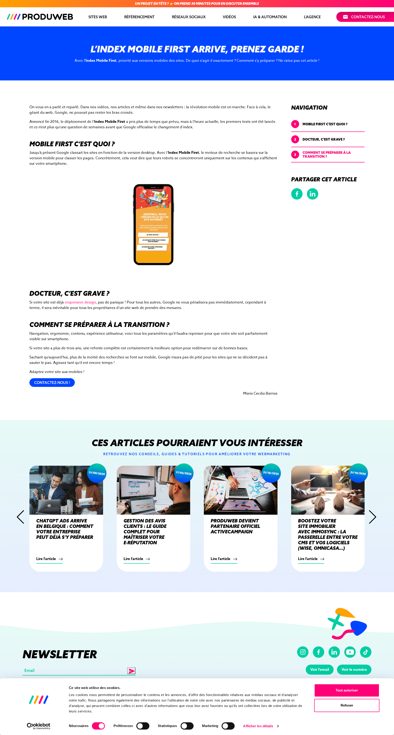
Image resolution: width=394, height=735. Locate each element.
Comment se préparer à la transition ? (322, 154)
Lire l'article (46, 558)
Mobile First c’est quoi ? (320, 124)
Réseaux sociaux (189, 17)
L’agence (312, 17)
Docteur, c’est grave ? (319, 139)
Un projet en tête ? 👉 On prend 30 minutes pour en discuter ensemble (197, 4)
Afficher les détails (258, 726)
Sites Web (97, 17)
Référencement (139, 17)
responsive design (80, 302)
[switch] (142, 726)
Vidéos (229, 17)
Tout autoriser (347, 690)
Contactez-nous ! (52, 382)
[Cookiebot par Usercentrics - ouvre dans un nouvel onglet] (39, 726)
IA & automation (270, 17)
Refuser (347, 705)
